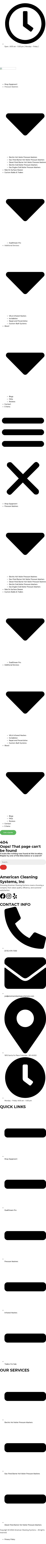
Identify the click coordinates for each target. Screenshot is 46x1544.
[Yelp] (23, 61)
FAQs (11, 399)
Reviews (12, 402)
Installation (13, 319)
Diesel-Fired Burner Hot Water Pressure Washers (27, 162)
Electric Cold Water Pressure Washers (23, 165)
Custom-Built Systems (18, 324)
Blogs (11, 397)
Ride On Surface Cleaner (13, 170)
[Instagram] (23, 56)
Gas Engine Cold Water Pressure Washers (24, 167)
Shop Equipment (10, 84)
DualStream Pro (15, 243)
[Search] (3, 867)
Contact (7, 404)
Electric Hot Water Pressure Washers (23, 157)
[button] (23, 455)
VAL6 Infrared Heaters (17, 316)
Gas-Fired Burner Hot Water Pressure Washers (26, 160)
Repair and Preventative (18, 321)
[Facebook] (23, 51)
